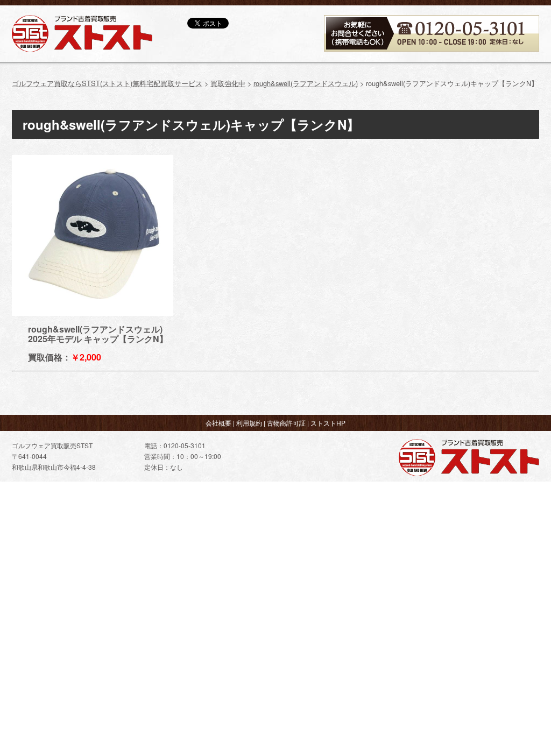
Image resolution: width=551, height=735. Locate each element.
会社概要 (218, 422)
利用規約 (249, 422)
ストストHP (327, 422)
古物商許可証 (286, 422)
